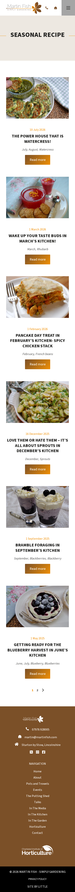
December (31, 459)
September (21, 558)
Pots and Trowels (37, 784)
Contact (37, 833)
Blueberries (51, 663)
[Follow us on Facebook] (43, 752)
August (33, 149)
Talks (37, 802)
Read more (38, 159)
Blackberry (54, 558)
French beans (44, 354)
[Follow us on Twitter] (31, 752)
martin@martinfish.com (40, 737)
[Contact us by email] (55, 8)
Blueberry (36, 663)
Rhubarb (42, 249)
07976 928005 (40, 729)
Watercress (46, 149)
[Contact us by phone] (46, 8)
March (31, 249)
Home (37, 771)
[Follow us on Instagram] (37, 752)
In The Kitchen (37, 814)
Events (37, 790)
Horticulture (37, 827)
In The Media (37, 808)
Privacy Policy (37, 879)
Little (43, 887)
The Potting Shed (37, 796)
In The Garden (37, 820)
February (28, 354)
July (24, 149)
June (19, 663)
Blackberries (38, 558)
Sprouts (45, 459)
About (37, 777)
